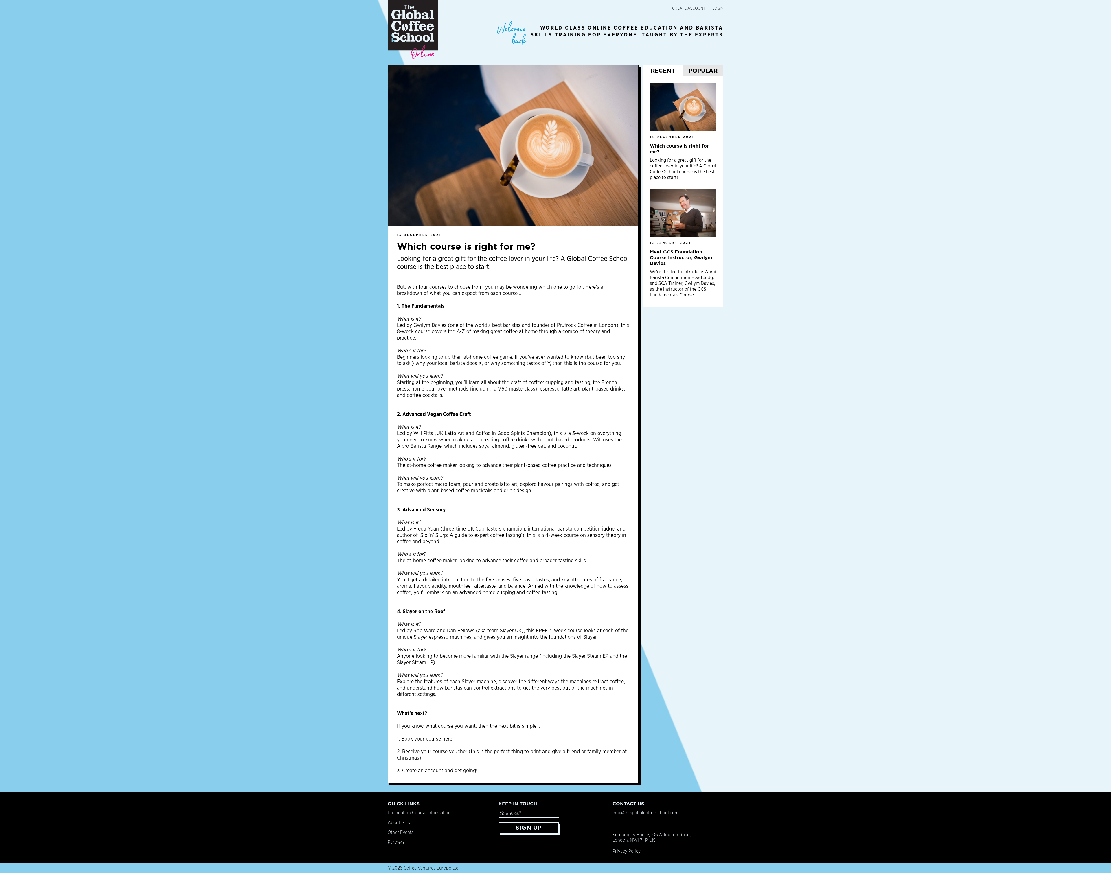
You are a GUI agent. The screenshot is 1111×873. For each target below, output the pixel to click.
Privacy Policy (626, 851)
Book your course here (426, 739)
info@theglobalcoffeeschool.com (645, 813)
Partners (396, 842)
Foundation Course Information (419, 813)
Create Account (688, 8)
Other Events (400, 832)
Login (717, 8)
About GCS (399, 822)
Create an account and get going (439, 770)
